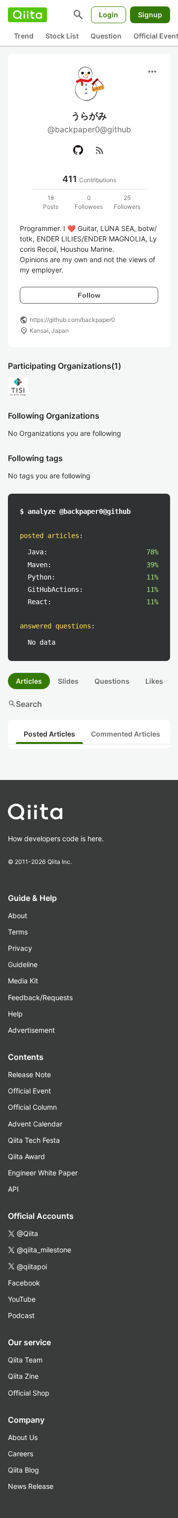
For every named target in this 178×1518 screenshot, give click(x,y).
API (13, 1189)
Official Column (32, 1107)
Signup (150, 14)
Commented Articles (125, 734)
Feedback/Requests (40, 997)
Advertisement (31, 1030)
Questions (112, 681)
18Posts (50, 202)
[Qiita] (27, 14)
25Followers (127, 202)
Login (108, 14)
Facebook (24, 1283)
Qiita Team (25, 1360)
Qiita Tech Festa (34, 1140)
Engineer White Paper (43, 1172)
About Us (23, 1437)
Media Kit (23, 980)
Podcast (21, 1315)
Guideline (23, 964)
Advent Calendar (35, 1124)
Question (106, 36)
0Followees (89, 202)
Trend (24, 36)
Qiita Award (26, 1156)
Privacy (20, 948)
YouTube (22, 1299)
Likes (154, 681)
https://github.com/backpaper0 (72, 319)
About (17, 915)
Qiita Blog (23, 1470)
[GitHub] (78, 150)
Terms (18, 932)
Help (15, 1014)
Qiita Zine (23, 1376)
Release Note (29, 1074)
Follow (89, 295)
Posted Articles (49, 734)
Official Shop (28, 1393)
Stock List (62, 36)
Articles (29, 681)
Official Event (29, 1091)
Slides (68, 681)
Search (25, 704)
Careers (20, 1453)
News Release (30, 1486)
